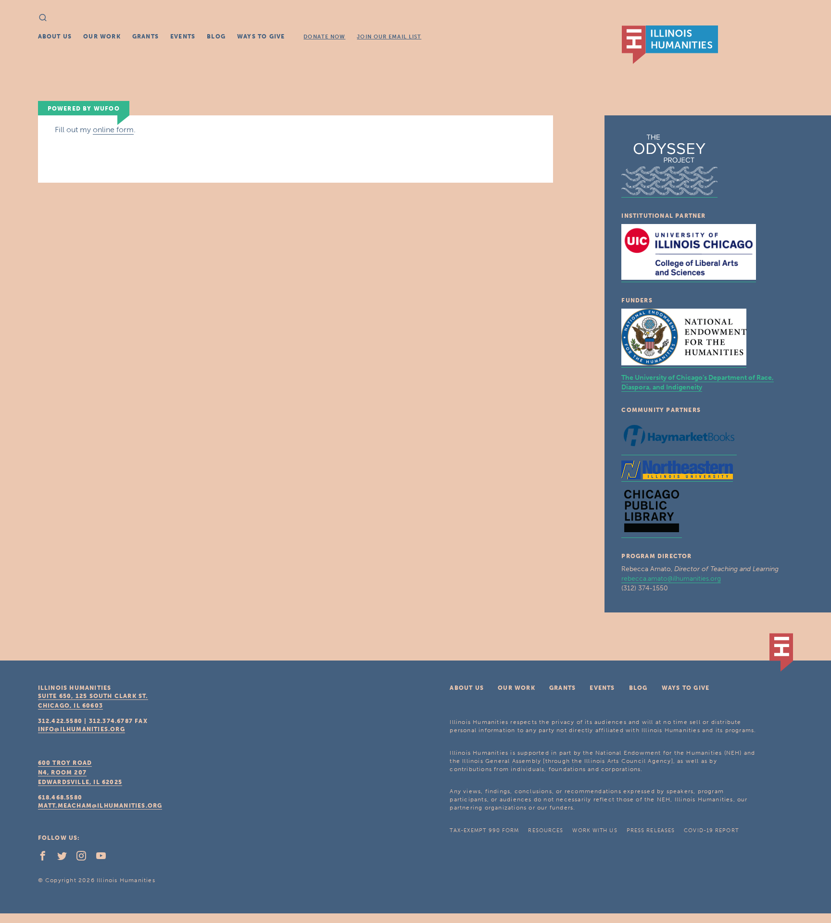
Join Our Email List (389, 37)
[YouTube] (104, 858)
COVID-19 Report (711, 830)
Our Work (102, 36)
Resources (545, 830)
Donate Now (324, 37)
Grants (145, 36)
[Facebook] (46, 858)
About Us (55, 36)
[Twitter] (66, 858)
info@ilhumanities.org (81, 729)
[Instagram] (85, 858)
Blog (216, 36)
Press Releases (651, 830)
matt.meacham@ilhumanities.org (100, 805)
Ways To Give (261, 36)
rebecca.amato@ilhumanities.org (671, 578)
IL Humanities (670, 44)
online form (113, 129)
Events (182, 36)
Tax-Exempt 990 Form (484, 830)
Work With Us (594, 830)
